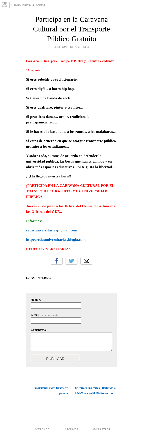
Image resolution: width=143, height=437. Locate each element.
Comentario (38, 329)
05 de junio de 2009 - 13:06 (72, 46)
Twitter (71, 261)
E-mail (44, 314)
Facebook (57, 261)
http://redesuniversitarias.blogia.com (56, 239)
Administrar (101, 429)
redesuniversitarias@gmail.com (51, 230)
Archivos (71, 429)
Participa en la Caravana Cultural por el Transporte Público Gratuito (71, 29)
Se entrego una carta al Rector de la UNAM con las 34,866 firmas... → (95, 391)
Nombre (36, 299)
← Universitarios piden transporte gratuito (48, 391)
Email (86, 261)
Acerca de (41, 429)
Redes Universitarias (28, 4)
